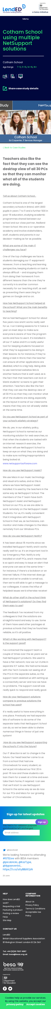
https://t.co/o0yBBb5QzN (18, 869)
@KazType (25, 862)
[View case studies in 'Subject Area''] (5, 76)
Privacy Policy (32, 905)
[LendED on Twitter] (10, 989)
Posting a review (11, 913)
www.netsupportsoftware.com (20, 463)
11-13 (24, 67)
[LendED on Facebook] (5, 989)
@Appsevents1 (11, 865)
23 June (6, 875)
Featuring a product (13, 909)
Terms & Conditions (35, 908)
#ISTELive (8, 858)
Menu (26, 19)
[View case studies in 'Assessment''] (13, 76)
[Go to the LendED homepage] (14, 8)
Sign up (42, 822)
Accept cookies (35, 1004)
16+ (35, 67)
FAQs (5, 916)
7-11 (19, 67)
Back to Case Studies (15, 147)
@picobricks (10, 862)
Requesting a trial (11, 906)
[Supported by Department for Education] (43, 6)
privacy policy (14, 1004)
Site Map (7, 920)
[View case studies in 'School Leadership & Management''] (20, 76)
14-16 (30, 67)
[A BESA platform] (40, 11)
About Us (30, 901)
